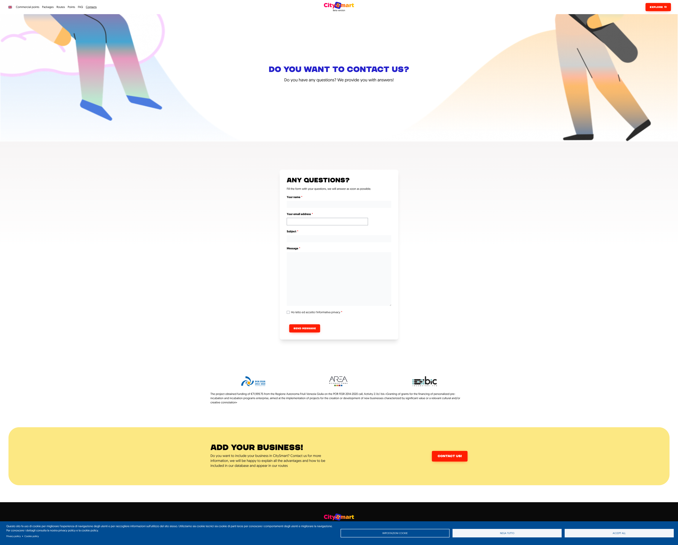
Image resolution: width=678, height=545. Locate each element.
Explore (656, 7)
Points (71, 7)
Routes (60, 7)
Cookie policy (31, 536)
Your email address (299, 214)
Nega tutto (507, 533)
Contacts (91, 7)
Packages (48, 7)
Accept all (619, 533)
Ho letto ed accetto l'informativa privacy (315, 312)
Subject (291, 231)
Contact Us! (450, 456)
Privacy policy (13, 536)
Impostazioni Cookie (395, 533)
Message (292, 248)
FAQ (80, 7)
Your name (293, 197)
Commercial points (27, 7)
